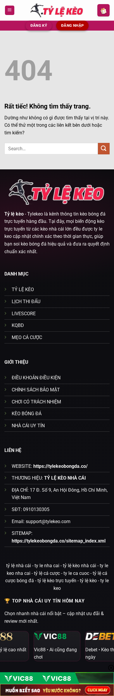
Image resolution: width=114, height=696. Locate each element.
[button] (9, 10)
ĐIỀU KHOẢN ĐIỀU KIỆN (36, 377)
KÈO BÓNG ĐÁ (27, 413)
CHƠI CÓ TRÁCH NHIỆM (36, 402)
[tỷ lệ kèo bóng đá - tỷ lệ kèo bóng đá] (57, 10)
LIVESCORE (24, 313)
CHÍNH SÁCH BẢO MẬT (36, 390)
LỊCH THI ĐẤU (26, 301)
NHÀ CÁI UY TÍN (28, 425)
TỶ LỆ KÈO (23, 289)
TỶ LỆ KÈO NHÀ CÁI (65, 478)
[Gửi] (104, 148)
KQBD (18, 325)
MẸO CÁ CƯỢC (27, 337)
